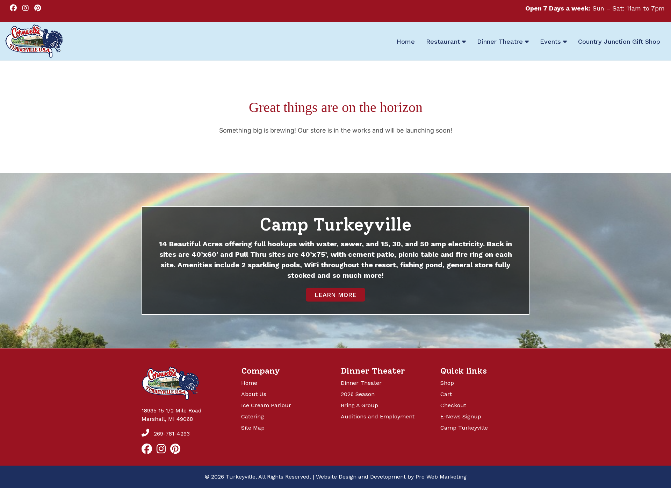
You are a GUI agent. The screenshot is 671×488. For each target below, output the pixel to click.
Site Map (253, 427)
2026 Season (358, 394)
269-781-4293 (171, 433)
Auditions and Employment (377, 416)
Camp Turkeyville (464, 427)
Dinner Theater (361, 383)
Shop (447, 383)
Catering (252, 416)
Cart (446, 394)
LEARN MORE (335, 294)
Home (249, 383)
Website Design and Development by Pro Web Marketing (391, 476)
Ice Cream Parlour (266, 405)
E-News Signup (460, 416)
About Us (253, 394)
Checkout (453, 405)
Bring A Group (359, 405)
